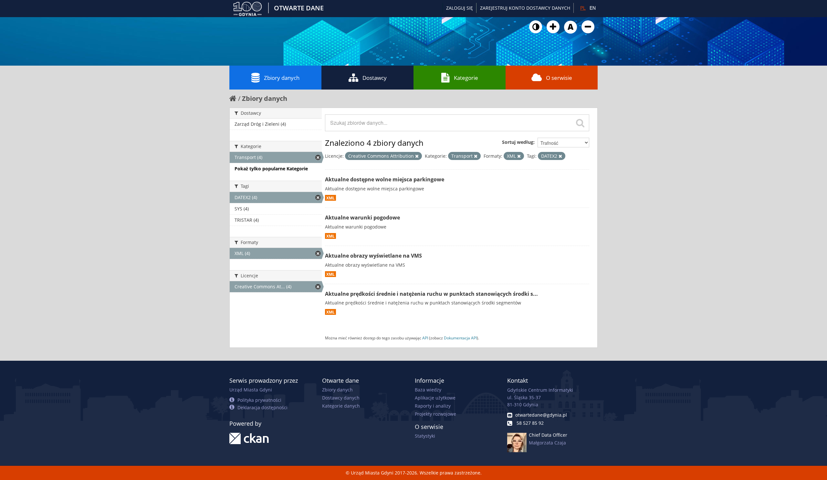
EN (593, 8)
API (425, 337)
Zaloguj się (459, 8)
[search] (580, 123)
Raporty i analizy (433, 406)
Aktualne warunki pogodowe (362, 217)
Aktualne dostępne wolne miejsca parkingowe (384, 179)
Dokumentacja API (460, 337)
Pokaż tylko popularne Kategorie (271, 168)
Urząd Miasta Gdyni (250, 390)
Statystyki (425, 436)
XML (330, 197)
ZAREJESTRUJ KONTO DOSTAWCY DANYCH (525, 8)
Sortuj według (517, 142)
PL (583, 8)
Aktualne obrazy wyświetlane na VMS (373, 255)
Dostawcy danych (341, 398)
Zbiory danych (281, 77)
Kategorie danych (341, 406)
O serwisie (559, 77)
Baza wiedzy (428, 390)
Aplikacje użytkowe (435, 398)
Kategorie (466, 77)
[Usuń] (417, 156)
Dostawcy (374, 77)
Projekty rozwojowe (435, 414)
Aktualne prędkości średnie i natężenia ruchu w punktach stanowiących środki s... (431, 293)
